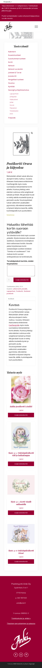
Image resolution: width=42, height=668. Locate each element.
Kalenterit (12, 52)
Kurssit (12, 105)
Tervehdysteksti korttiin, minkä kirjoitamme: (20, 262)
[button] (36, 26)
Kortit (10, 62)
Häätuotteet (14, 99)
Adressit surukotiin (15, 69)
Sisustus (11, 83)
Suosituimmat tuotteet (16, 59)
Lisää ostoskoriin (22, 280)
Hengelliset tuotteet (16, 79)
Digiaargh (32, 664)
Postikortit (19, 291)
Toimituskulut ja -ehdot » (21, 618)
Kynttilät (11, 86)
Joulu (11, 114)
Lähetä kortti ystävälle (20, 289)
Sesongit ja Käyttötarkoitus (18, 90)
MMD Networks (18, 664)
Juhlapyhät (13, 97)
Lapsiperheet (11, 291)
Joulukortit (12, 76)
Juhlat (11, 102)
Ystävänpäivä (14, 111)
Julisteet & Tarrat (14, 72)
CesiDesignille (14, 325)
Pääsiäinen (13, 108)
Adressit (11, 65)
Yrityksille (11, 118)
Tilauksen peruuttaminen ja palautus (21, 623)
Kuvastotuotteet (14, 55)
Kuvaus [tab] (11, 299)
